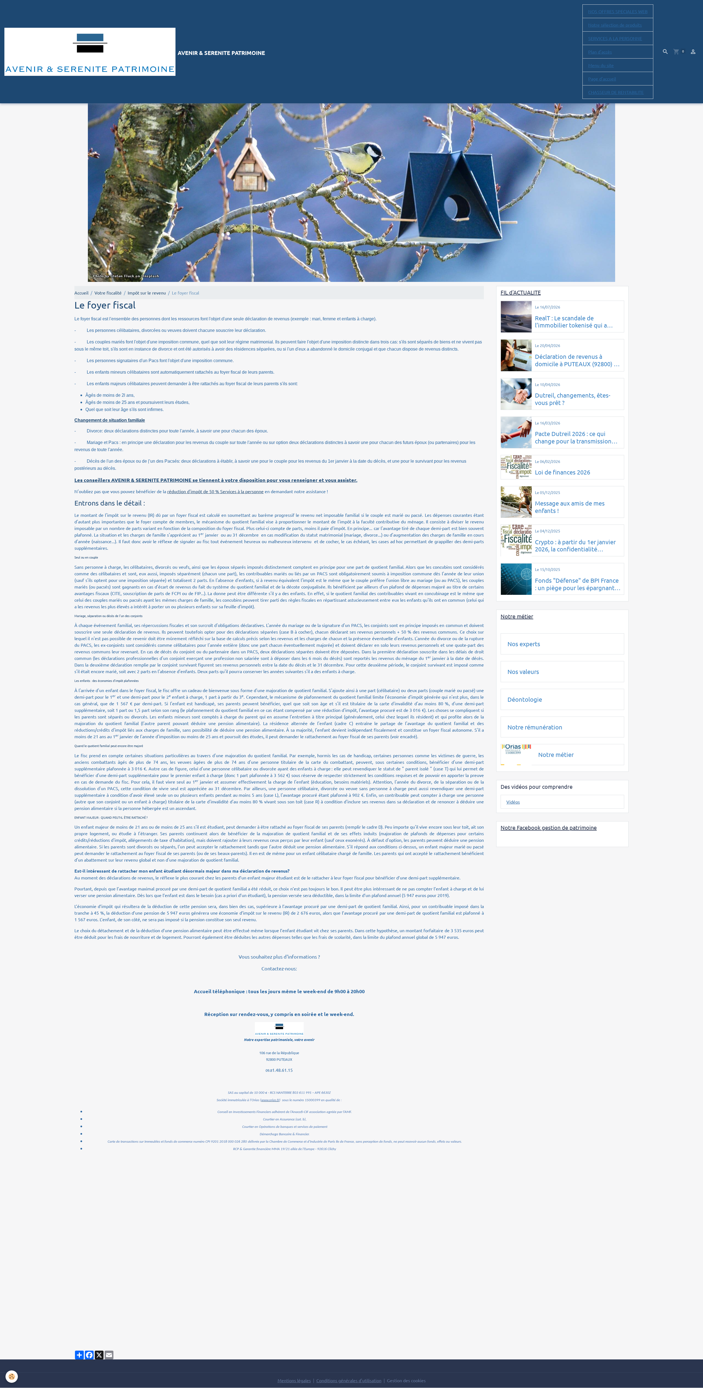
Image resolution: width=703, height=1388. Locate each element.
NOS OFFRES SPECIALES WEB (618, 11)
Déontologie (524, 699)
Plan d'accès (600, 51)
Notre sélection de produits (615, 24)
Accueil (81, 292)
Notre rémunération (534, 727)
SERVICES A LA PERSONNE (615, 38)
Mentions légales (294, 1380)
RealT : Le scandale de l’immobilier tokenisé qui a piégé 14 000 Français (571, 321)
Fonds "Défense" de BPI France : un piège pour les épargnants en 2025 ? (577, 584)
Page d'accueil (602, 78)
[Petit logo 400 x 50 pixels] (279, 1028)
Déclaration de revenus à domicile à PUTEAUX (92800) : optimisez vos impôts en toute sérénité (576, 360)
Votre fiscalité (108, 292)
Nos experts (523, 643)
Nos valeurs (523, 671)
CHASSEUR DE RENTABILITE (616, 92)
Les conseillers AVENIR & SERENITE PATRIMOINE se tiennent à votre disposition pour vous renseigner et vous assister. (215, 480)
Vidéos (513, 801)
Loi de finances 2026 (562, 472)
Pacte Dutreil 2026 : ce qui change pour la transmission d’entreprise (573, 437)
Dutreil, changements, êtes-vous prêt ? (572, 399)
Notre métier (556, 754)
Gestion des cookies (406, 1380)
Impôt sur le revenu (147, 292)
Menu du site (601, 65)
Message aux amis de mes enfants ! (570, 507)
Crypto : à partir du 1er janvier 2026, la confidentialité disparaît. (575, 545)
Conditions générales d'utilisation (348, 1380)
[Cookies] (11, 1376)
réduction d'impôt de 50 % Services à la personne (215, 491)
